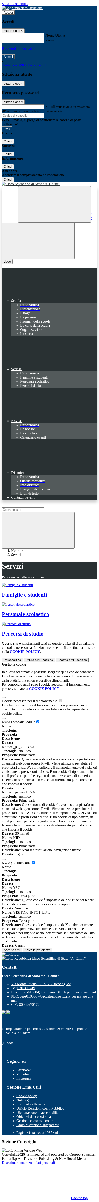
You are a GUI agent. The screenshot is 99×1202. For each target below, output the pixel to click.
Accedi (8, 12)
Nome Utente (55, 35)
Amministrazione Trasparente (37, 1125)
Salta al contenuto (15, 4)
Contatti (9, 967)
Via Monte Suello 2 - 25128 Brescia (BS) (41, 984)
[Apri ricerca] (54, 204)
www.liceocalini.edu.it (18, 722)
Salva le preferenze (37, 950)
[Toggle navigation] (38, 241)
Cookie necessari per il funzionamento (30, 701)
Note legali (24, 1100)
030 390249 (26, 988)
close (7, 261)
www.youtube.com (16, 863)
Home (15, 551)
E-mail (50, 106)
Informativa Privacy (30, 1104)
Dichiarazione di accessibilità (37, 1112)
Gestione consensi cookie (34, 1121)
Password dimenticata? (18, 48)
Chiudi (8, 141)
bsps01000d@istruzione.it (58, 992)
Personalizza (12, 660)
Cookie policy (26, 1096)
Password (52, 40)
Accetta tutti (72, 660)
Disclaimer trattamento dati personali (28, 1163)
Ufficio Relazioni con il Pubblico (40, 1108)
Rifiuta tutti (39, 660)
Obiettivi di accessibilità (33, 1117)
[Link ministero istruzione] (22, 8)
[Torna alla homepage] (49, 184)
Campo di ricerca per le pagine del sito (30, 505)
